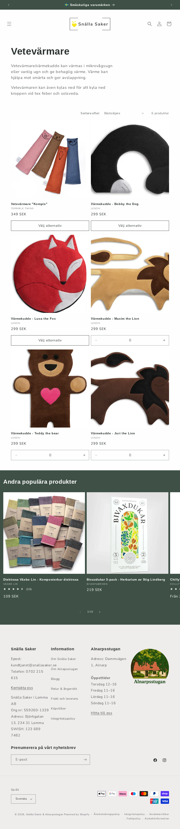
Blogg (55, 679)
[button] (9, 24)
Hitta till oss (101, 713)
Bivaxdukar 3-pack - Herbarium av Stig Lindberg (126, 579)
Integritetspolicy (63, 719)
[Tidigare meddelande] (8, 5)
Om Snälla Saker (63, 659)
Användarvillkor (159, 814)
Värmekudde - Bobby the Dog (115, 204)
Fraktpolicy (134, 818)
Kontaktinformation (157, 818)
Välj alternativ (50, 225)
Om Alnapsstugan (64, 669)
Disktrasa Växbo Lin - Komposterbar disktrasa (41, 579)
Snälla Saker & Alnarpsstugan (45, 814)
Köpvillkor (58, 708)
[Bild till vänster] (80, 612)
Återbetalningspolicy (107, 814)
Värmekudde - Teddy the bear (35, 433)
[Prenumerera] (85, 759)
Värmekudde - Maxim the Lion (115, 318)
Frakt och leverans (64, 699)
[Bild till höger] (99, 612)
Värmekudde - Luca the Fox (33, 318)
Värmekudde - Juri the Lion (113, 433)
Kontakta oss (22, 687)
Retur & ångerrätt (64, 689)
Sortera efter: (90, 113)
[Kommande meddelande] (171, 5)
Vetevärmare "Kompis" (29, 204)
